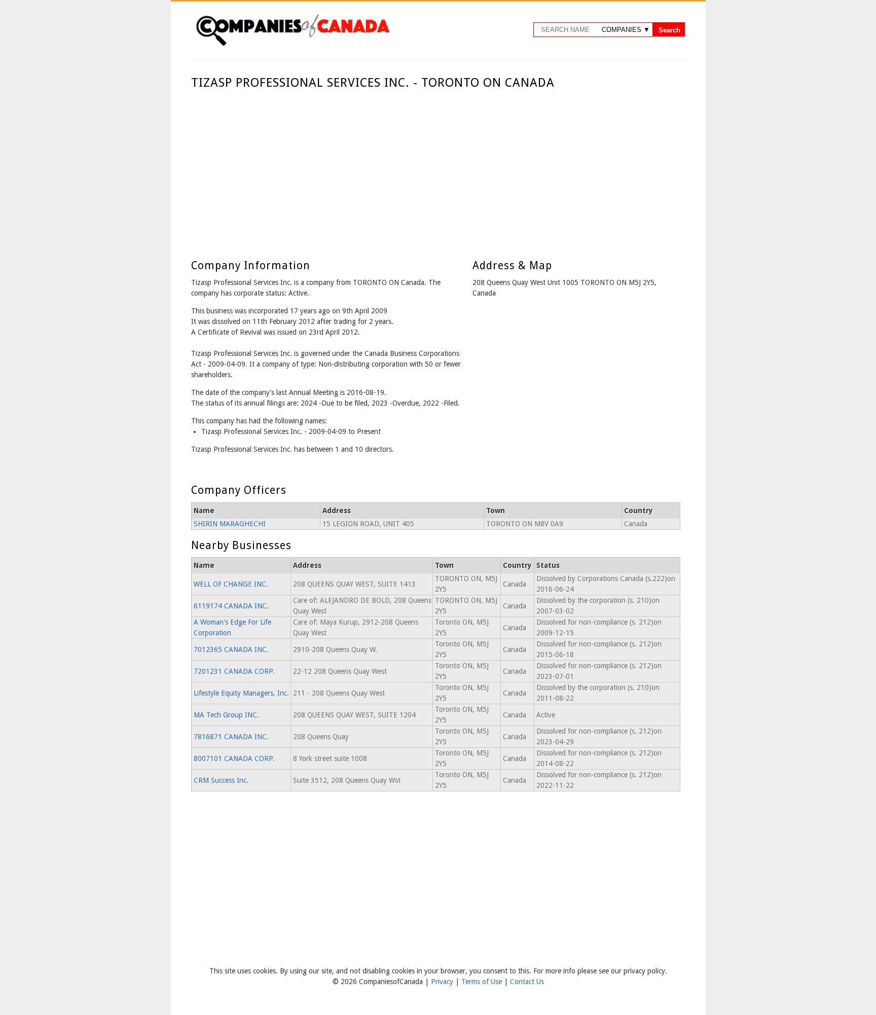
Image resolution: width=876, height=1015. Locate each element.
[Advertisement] (435, 166)
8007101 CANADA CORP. (234, 758)
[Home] (292, 44)
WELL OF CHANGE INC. (231, 584)
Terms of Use (482, 981)
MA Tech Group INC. (226, 715)
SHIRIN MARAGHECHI (230, 524)
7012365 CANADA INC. (231, 649)
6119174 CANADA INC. (231, 606)
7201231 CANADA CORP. (234, 671)
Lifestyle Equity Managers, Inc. (241, 693)
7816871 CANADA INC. (231, 737)
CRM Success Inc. (221, 780)
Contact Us (527, 981)
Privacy (443, 981)
